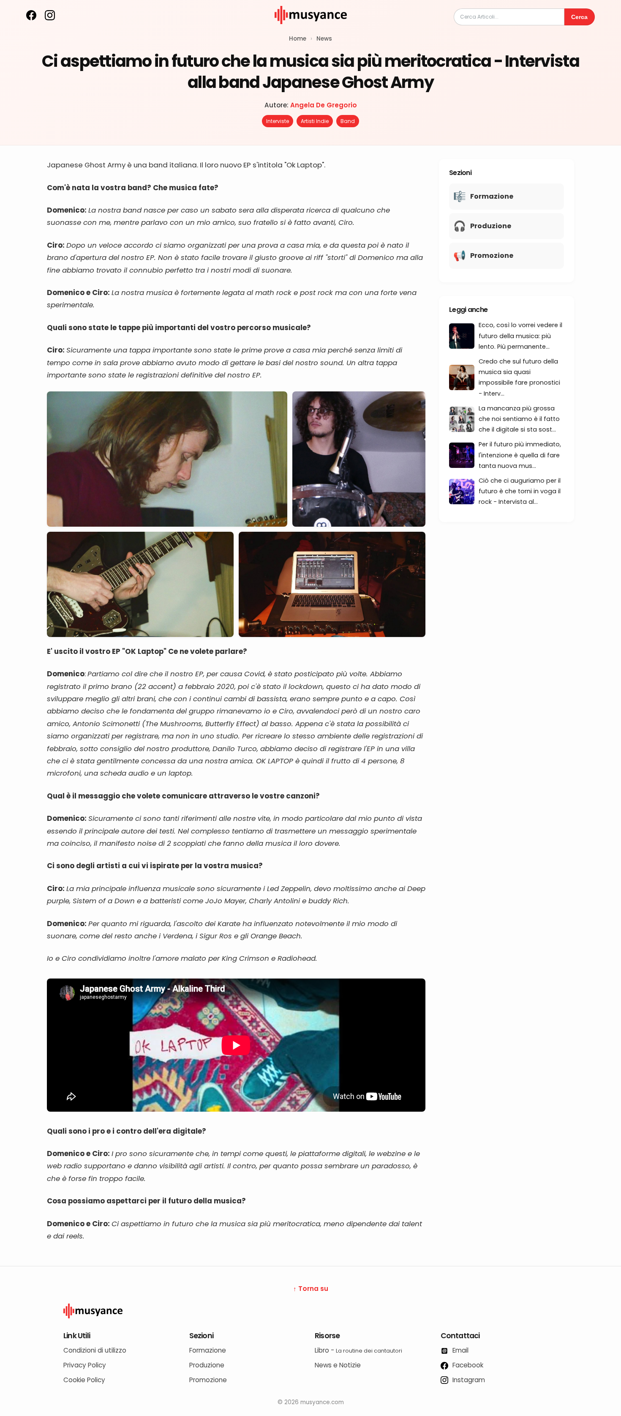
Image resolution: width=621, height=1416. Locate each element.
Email (459, 1350)
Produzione (206, 1365)
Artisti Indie (315, 121)
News (324, 39)
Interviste (277, 121)
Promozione (208, 1379)
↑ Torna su (310, 1288)
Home (297, 39)
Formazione (207, 1350)
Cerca (579, 17)
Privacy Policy (84, 1365)
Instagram (468, 1379)
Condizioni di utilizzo (94, 1350)
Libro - (358, 1350)
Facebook (467, 1365)
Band (347, 121)
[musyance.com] (310, 30)
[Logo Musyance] (310, 1311)
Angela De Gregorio (323, 105)
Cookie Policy (84, 1379)
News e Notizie (338, 1365)
